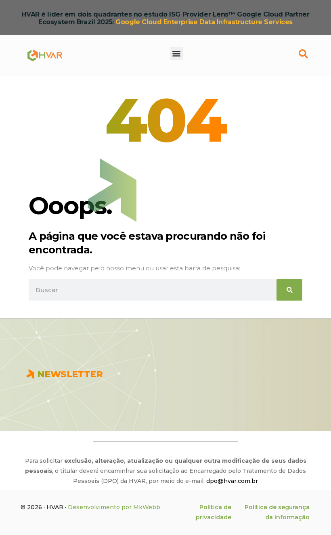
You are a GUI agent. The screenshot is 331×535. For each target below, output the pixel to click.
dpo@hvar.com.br (232, 481)
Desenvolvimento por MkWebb (114, 507)
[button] (176, 53)
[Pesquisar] (289, 290)
